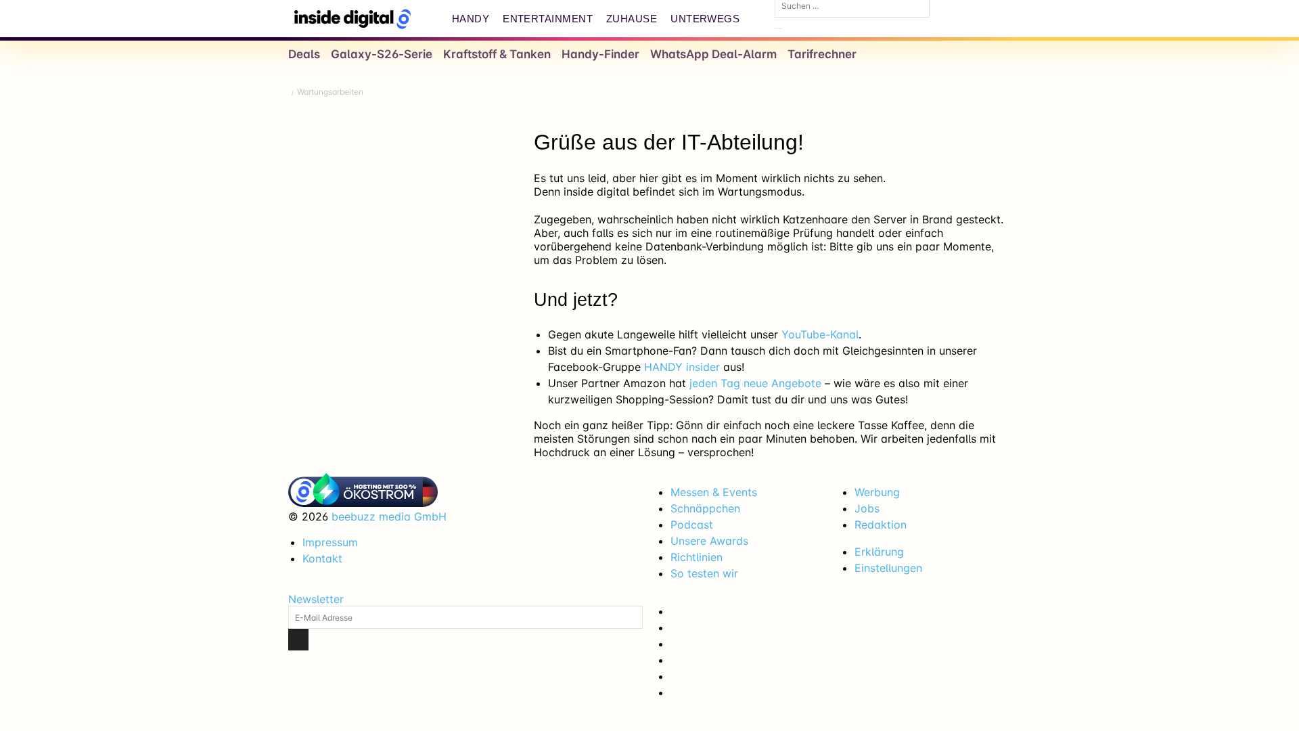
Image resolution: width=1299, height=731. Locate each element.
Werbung (877, 492)
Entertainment (548, 18)
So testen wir (704, 573)
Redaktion (880, 524)
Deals (304, 54)
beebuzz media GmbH (389, 516)
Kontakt (322, 558)
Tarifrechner (822, 54)
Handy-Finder (600, 54)
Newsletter (316, 599)
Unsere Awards (709, 541)
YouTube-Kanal (820, 334)
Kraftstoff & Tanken (497, 54)
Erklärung (879, 551)
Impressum (330, 542)
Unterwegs (704, 18)
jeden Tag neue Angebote (755, 383)
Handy (470, 18)
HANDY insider (682, 367)
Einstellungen (888, 568)
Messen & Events (713, 492)
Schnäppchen (705, 508)
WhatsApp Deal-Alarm (713, 54)
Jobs (867, 508)
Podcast (691, 524)
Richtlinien (696, 557)
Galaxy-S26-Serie (381, 54)
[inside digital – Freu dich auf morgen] (352, 18)
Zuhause (631, 18)
